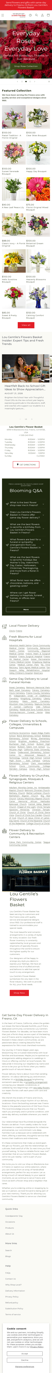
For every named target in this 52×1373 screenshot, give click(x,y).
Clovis (12, 631)
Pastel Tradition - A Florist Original (11, 136)
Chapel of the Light (26, 807)
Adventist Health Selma (20, 645)
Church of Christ (17, 812)
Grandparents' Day (14, 1216)
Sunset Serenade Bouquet (10, 172)
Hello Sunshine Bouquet (9, 280)
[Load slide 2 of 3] (26, 81)
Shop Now (19, 993)
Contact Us (10, 1279)
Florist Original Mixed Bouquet (37, 208)
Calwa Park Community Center (25, 842)
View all (26, 325)
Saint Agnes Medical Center (32, 667)
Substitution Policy (14, 1308)
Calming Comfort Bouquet (35, 316)
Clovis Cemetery (17, 693)
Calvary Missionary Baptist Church (33, 798)
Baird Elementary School (29, 736)
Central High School (32, 758)
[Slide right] (32, 419)
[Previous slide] (17, 81)
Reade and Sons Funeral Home (35, 709)
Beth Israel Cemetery (19, 690)
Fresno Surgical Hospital (30, 656)
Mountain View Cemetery (21, 704)
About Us (9, 1234)
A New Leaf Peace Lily (13, 207)
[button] (36, 15)
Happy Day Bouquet (36, 171)
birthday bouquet (24, 1079)
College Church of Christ (38, 823)
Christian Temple (41, 809)
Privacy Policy (36, 1347)
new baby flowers (41, 1088)
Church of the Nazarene (31, 821)
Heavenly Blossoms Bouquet (36, 280)
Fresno (19, 631)
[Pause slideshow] (49, 81)
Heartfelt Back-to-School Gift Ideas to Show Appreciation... (25, 387)
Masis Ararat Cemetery (36, 701)
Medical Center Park (28, 665)
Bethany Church (17, 793)
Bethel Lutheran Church (38, 793)
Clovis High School (39, 769)
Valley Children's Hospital (21, 673)
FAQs (7, 1273)
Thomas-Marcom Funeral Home (26, 712)
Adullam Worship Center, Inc (23, 787)
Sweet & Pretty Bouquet (9, 316)
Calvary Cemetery (41, 690)
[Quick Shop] (30, 15)
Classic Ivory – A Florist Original (13, 244)
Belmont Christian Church (37, 790)
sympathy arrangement (36, 1082)
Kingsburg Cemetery (31, 698)
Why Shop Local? (13, 1285)
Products (9, 1228)
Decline (24, 1360)
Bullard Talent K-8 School (31, 747)
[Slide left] (20, 419)
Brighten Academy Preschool (34, 741)
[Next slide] (35, 81)
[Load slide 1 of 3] (22, 81)
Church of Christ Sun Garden (28, 815)
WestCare (38, 673)
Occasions (10, 1222)
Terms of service (13, 1314)
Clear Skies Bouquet (36, 135)
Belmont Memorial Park (38, 687)
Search (8, 1250)
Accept (24, 1353)
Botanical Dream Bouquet (34, 244)
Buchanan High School (21, 744)
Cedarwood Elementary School (34, 752)
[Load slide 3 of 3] (30, 81)
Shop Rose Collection (26, 66)
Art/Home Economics (19, 733)
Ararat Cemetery (17, 687)
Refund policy (11, 1302)
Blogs (8, 1256)
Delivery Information (15, 1291)
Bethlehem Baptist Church (23, 796)
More (26, 609)
